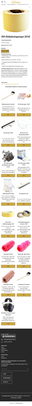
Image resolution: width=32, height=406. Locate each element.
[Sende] (27, 369)
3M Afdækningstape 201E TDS (11, 84)
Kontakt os (3, 348)
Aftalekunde (4, 358)
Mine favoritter (4, 350)
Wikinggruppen (19, 403)
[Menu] (2, 2)
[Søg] (4, 2)
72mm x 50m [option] (5, 51)
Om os (2, 356)
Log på (2, 351)
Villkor (2, 347)
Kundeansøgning (6, 377)
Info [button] (8, 114)
